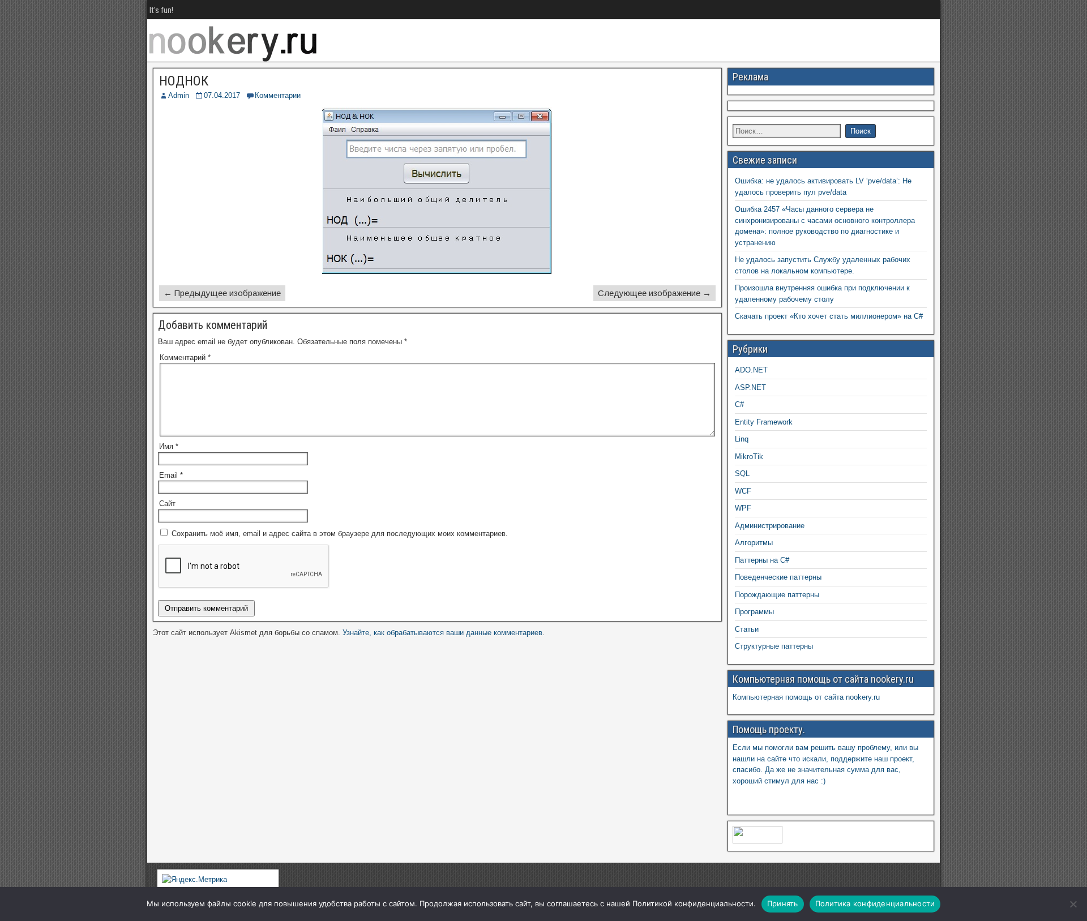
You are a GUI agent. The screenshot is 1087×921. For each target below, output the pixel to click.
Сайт (167, 503)
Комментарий (185, 357)
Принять (782, 903)
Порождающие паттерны (777, 594)
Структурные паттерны (774, 646)
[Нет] (1073, 904)
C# (739, 404)
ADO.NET (751, 370)
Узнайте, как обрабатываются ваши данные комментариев (442, 632)
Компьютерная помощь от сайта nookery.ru (806, 697)
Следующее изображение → (654, 293)
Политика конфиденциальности (875, 903)
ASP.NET (750, 387)
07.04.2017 (222, 95)
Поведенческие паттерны (778, 577)
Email (171, 475)
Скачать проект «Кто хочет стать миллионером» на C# (829, 316)
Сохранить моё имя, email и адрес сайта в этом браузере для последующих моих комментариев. (340, 533)
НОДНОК (183, 81)
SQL (742, 473)
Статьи (747, 629)
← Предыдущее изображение (222, 293)
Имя (168, 446)
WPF (743, 508)
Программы (754, 611)
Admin (178, 95)
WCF (743, 491)
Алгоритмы (754, 542)
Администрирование (769, 525)
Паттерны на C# (762, 560)
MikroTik (749, 456)
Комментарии (278, 95)
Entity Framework (764, 422)
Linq (741, 439)
